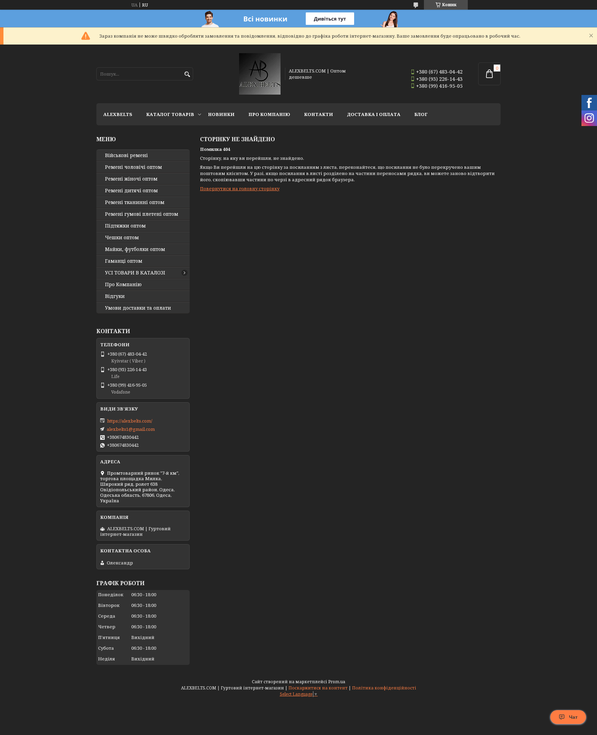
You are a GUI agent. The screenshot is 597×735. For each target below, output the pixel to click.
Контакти (318, 114)
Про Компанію (269, 114)
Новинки (221, 114)
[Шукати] (187, 74)
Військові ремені (126, 155)
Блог (421, 114)
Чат (573, 717)
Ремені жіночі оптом (131, 179)
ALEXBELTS (117, 114)
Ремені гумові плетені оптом (141, 214)
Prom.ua (336, 682)
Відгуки (115, 296)
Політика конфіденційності (384, 688)
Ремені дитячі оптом (131, 190)
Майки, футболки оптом (135, 249)
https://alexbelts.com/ (129, 421)
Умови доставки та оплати (138, 308)
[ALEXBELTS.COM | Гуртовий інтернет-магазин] (260, 74)
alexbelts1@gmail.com (131, 429)
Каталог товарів (170, 114)
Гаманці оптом (123, 261)
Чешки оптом (122, 237)
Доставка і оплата (373, 114)
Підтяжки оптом (125, 226)
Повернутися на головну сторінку (239, 188)
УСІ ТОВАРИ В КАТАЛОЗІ (135, 273)
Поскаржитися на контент (318, 688)
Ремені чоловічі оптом (133, 167)
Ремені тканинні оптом (134, 202)
